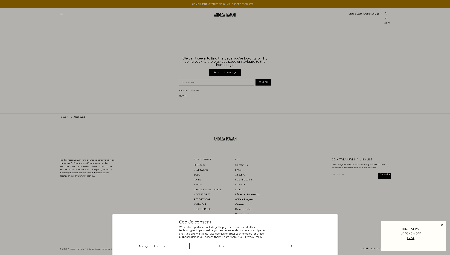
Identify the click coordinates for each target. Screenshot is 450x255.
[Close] (442, 225)
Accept (223, 246)
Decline (294, 246)
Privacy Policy (253, 237)
